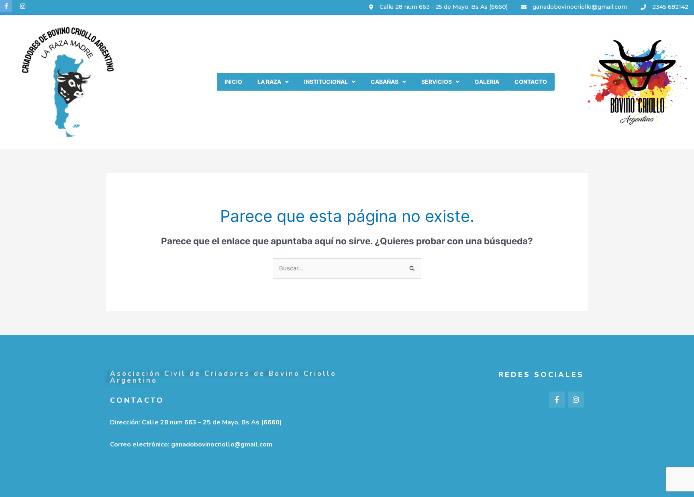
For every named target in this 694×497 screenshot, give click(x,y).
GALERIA (487, 81)
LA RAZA (269, 81)
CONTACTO (530, 81)
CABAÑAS (384, 81)
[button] (273, 82)
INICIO (233, 81)
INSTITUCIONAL (326, 81)
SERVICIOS (436, 81)
